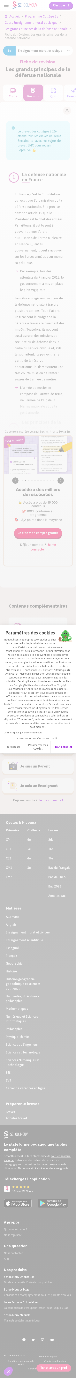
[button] (8, 1371)
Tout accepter (63, 746)
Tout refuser (12, 746)
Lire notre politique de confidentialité (23, 732)
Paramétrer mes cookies (38, 747)
